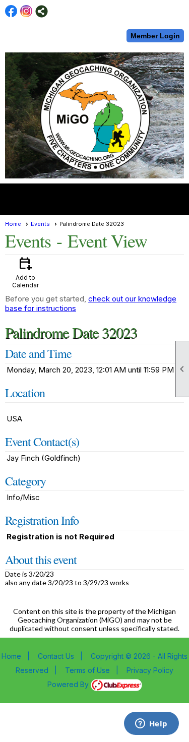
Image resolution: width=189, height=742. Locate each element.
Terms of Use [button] (87, 670)
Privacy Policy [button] (150, 670)
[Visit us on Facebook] (11, 11)
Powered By (69, 684)
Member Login (155, 36)
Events (40, 223)
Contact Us (56, 656)
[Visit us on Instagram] (26, 11)
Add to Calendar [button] (25, 272)
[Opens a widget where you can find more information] (151, 724)
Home (13, 223)
